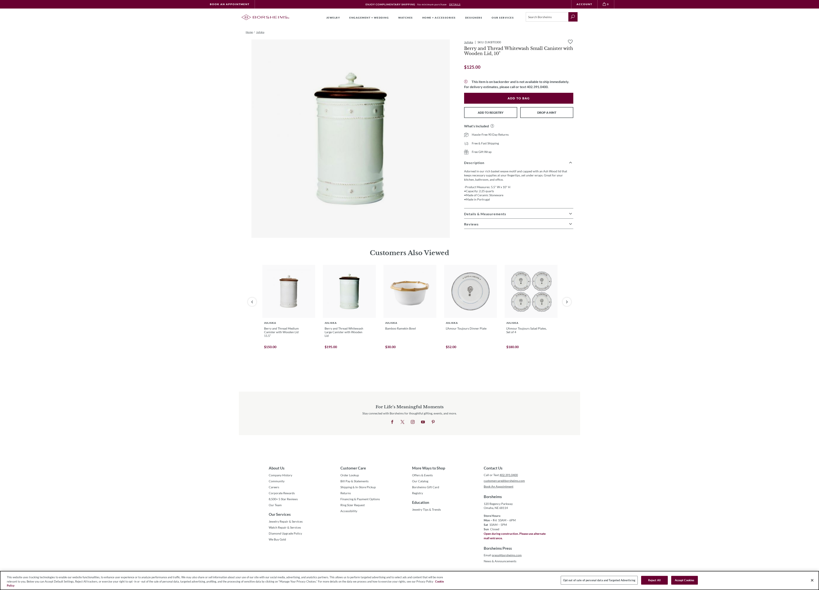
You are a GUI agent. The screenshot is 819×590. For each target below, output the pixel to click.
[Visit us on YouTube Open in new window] (423, 422)
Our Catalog (420, 481)
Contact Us (493, 468)
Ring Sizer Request (352, 505)
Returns (345, 493)
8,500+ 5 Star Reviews (283, 499)
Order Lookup (349, 475)
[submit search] (573, 17)
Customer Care (353, 468)
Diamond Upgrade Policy (285, 533)
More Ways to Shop (428, 468)
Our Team (275, 505)
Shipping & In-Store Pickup (358, 487)
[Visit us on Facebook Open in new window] (392, 422)
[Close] (812, 580)
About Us (277, 468)
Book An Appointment (230, 4)
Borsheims (493, 496)
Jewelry (333, 17)
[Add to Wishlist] (570, 42)
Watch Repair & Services (285, 527)
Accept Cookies (684, 580)
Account (584, 4)
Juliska (468, 42)
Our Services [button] (503, 17)
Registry (417, 493)
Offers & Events (422, 475)
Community (277, 481)
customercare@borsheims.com (504, 480)
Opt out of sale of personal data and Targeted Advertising (599, 580)
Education (420, 502)
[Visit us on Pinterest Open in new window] (433, 422)
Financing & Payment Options (360, 499)
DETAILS (454, 4)
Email (503, 555)
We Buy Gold (277, 539)
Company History (280, 475)
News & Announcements (500, 561)
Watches (405, 17)
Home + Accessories (439, 17)
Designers (473, 17)
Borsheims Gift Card (425, 487)
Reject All (654, 580)
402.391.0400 (509, 475)
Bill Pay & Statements (354, 481)
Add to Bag (519, 98)
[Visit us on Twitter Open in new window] (402, 422)
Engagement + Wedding (369, 17)
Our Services (280, 514)
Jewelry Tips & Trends (426, 509)
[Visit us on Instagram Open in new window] (413, 422)
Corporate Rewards (282, 493)
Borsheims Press (498, 548)
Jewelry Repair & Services (286, 521)
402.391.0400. (538, 87)
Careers (274, 487)
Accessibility (348, 511)
